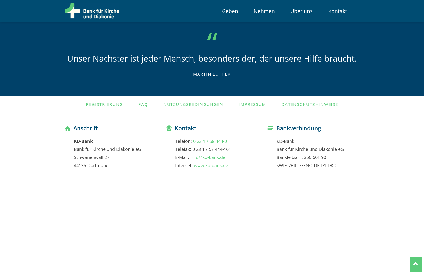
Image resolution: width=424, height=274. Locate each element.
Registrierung (104, 104)
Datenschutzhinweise (309, 104)
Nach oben (416, 264)
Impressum (252, 104)
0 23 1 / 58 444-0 (210, 141)
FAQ (143, 104)
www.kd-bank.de (211, 165)
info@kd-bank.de (207, 157)
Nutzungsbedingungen (193, 104)
